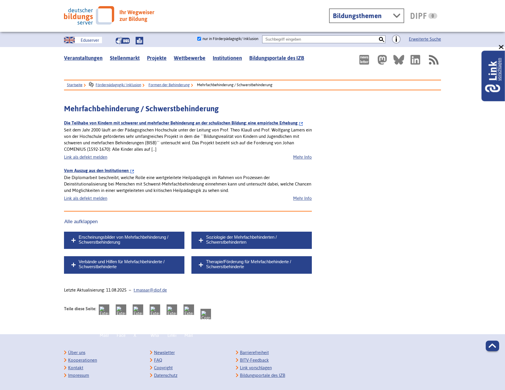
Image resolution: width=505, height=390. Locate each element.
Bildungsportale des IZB (276, 58)
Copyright (163, 367)
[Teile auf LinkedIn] (172, 309)
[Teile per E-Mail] (189, 309)
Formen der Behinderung (169, 85)
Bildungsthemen (357, 16)
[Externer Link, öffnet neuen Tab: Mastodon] (382, 59)
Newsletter (164, 352)
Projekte (157, 58)
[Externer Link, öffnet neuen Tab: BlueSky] (399, 59)
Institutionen (227, 58)
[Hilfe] (396, 39)
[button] (492, 346)
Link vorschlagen (256, 367)
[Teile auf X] (138, 309)
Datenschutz (165, 375)
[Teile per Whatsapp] (155, 309)
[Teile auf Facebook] (121, 309)
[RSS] (433, 59)
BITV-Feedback (254, 360)
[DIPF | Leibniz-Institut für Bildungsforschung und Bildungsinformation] (424, 15)
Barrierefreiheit (254, 352)
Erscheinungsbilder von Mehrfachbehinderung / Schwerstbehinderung (123, 240)
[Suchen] (381, 39)
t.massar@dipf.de (150, 289)
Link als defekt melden (85, 157)
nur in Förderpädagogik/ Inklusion (230, 39)
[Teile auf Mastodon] (104, 309)
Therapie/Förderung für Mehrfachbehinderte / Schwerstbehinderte (248, 264)
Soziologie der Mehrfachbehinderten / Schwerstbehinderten (241, 240)
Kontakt (75, 367)
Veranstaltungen (83, 58)
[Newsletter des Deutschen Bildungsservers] (364, 59)
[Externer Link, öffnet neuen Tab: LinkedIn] (415, 59)
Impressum (78, 375)
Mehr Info (302, 157)
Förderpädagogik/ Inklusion (118, 85)
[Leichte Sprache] (139, 40)
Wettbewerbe (189, 58)
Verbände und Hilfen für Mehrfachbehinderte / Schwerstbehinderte (122, 264)
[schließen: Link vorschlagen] (501, 47)
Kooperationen (82, 360)
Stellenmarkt (125, 58)
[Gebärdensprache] (123, 40)
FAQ (158, 360)
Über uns (76, 352)
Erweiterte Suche (425, 39)
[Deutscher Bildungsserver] (109, 15)
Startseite (74, 85)
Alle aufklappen (81, 221)
